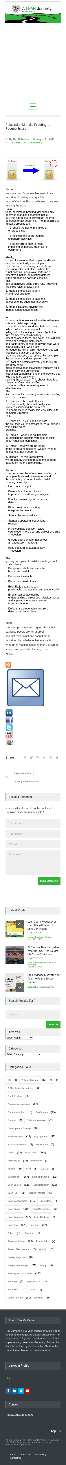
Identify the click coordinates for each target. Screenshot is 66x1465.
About (13, 1454)
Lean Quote (45, 937)
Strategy (12, 1281)
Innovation (36, 1160)
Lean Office (46, 1201)
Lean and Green (40, 1177)
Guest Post (31, 1152)
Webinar (38, 1297)
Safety (43, 1265)
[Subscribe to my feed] (33, 665)
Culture (12, 1120)
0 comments (35, 142)
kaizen (11, 1168)
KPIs (28, 1168)
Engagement (40, 1136)
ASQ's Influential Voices (20, 1088)
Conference (42, 1112)
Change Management (19, 1104)
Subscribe (26, 1454)
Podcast (29, 1233)
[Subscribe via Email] (33, 688)
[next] (20, 987)
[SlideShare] (33, 742)
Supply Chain (33, 1281)
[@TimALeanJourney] (33, 727)
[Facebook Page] (33, 720)
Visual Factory (15, 1297)
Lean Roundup (15, 1217)
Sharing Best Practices (26, 781)
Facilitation (42, 1144)
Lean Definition (41, 1185)
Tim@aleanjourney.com (19, 1414)
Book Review (15, 1096)
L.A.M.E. (45, 1168)
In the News (14, 1160)
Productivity (42, 1241)
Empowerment (15, 1136)
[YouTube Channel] (33, 734)
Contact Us (15, 1458)
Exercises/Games (17, 1144)
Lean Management (17, 1201)
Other (11, 1233)
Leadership (32, 937)
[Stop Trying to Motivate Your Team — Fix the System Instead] (15, 982)
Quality (43, 1249)
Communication (16, 1112)
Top (53, 1431)
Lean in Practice (22, 773)
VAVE (33, 1289)
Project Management (19, 1249)
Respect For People (18, 1265)
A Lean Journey (30, 1080)
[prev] (20, 924)
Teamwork (13, 1289)
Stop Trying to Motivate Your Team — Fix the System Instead (43, 978)
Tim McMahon (21, 139)
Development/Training (19, 1128)
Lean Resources (41, 1209)
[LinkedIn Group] (33, 712)
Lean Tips (13, 1225)
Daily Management (36, 1120)
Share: (10, 757)
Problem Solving (16, 1241)
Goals (11, 1152)
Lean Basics (14, 1185)
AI (51, 1080)
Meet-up (35, 1225)
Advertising (40, 1454)
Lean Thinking (41, 1217)
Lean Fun (12, 1193)
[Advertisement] (33, 65)
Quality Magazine (17, 1257)
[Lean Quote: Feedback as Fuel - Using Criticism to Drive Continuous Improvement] (15, 929)
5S (9, 1080)
